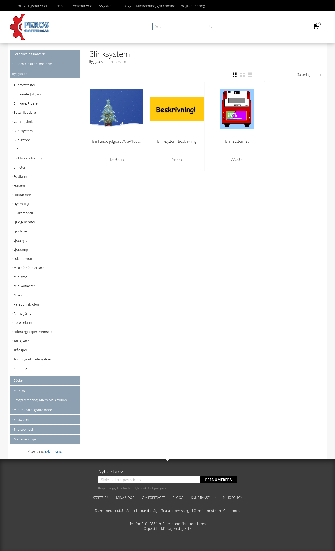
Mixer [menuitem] (18, 295)
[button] (235, 75)
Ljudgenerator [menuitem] (24, 222)
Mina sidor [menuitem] (125, 498)
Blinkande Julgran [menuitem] (27, 94)
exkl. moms (53, 451)
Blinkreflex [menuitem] (22, 140)
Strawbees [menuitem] (22, 419)
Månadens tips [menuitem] (25, 439)
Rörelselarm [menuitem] (23, 322)
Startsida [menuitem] (100, 498)
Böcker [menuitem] (19, 380)
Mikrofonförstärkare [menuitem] (29, 268)
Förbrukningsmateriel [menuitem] (30, 5)
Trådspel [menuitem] (20, 350)
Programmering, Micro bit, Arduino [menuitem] (40, 400)
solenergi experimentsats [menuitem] (33, 332)
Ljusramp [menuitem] (21, 249)
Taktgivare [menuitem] (21, 341)
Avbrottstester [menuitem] (24, 85)
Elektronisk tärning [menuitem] (28, 158)
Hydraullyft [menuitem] (22, 204)
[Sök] (210, 26)
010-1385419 (151, 524)
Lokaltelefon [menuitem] (23, 258)
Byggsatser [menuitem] (106, 5)
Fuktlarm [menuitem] (20, 176)
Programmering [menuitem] (192, 5)
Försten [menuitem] (19, 185)
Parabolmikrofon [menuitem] (26, 304)
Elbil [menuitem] (17, 149)
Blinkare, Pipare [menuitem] (26, 103)
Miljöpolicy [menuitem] (232, 498)
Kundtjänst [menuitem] (200, 498)
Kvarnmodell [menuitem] (23, 213)
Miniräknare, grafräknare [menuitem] (155, 5)
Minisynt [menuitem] (20, 277)
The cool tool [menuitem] (23, 429)
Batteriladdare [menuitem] (25, 112)
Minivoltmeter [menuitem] (24, 286)
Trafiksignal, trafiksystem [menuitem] (32, 359)
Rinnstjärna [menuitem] (22, 313)
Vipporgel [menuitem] (21, 368)
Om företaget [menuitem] (153, 498)
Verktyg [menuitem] (125, 5)
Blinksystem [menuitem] (23, 131)
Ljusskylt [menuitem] (20, 240)
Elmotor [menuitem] (20, 167)
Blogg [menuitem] (178, 498)
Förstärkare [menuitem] (22, 194)
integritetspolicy (158, 488)
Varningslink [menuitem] (23, 121)
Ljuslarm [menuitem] (20, 231)
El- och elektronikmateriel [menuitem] (72, 5)
